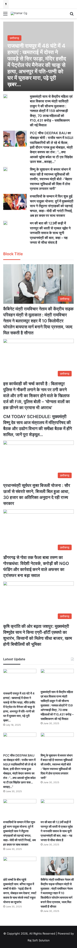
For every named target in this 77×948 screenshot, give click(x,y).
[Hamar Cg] (19, 13)
